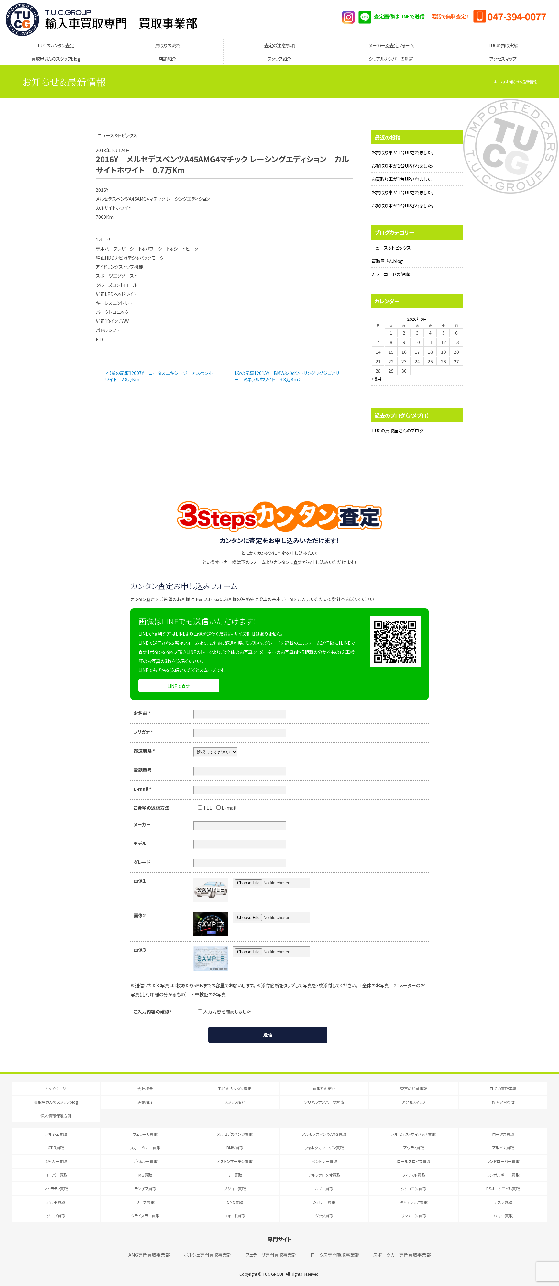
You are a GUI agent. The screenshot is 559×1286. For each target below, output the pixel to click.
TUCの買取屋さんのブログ (397, 430)
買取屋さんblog (387, 261)
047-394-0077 (516, 16)
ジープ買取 (56, 1215)
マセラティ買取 (56, 1188)
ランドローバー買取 (503, 1161)
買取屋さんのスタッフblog (55, 58)
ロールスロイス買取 (413, 1161)
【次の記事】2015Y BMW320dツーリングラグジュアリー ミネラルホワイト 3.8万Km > (286, 376)
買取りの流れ (167, 45)
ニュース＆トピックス (391, 247)
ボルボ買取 (55, 1202)
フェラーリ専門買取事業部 (271, 1254)
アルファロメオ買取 (324, 1175)
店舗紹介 (167, 58)
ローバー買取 (55, 1175)
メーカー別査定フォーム (391, 45)
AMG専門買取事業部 (149, 1254)
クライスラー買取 (145, 1215)
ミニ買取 (234, 1175)
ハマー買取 (503, 1215)
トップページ (55, 1088)
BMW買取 (234, 1147)
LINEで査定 (179, 686)
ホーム (499, 81)
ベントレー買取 (324, 1161)
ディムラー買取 (145, 1161)
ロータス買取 (503, 1134)
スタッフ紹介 (279, 58)
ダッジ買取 (324, 1215)
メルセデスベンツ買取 (235, 1134)
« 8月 (376, 378)
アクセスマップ (503, 58)
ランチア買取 (145, 1188)
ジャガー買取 (56, 1161)
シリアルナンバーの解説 (391, 58)
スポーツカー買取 (145, 1147)
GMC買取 (235, 1202)
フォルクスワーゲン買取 (324, 1147)
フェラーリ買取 (145, 1134)
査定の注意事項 (279, 45)
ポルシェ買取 (56, 1134)
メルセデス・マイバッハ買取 (413, 1134)
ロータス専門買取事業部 (335, 1254)
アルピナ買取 (503, 1147)
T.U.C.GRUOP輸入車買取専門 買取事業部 (101, 19)
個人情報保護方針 (55, 1115)
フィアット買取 (413, 1175)
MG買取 (145, 1175)
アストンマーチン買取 (235, 1161)
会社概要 (145, 1088)
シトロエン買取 (413, 1188)
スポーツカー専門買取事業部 (402, 1254)
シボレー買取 (324, 1202)
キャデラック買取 (414, 1202)
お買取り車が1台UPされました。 (402, 152)
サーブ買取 (145, 1202)
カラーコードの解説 (390, 274)
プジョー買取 (235, 1188)
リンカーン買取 (413, 1215)
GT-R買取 (56, 1147)
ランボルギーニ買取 (503, 1175)
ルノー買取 (324, 1188)
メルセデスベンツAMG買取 (324, 1134)
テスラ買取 (503, 1202)
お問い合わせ (503, 1102)
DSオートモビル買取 (503, 1188)
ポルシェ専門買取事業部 (208, 1254)
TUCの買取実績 (503, 45)
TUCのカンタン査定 (55, 45)
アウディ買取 (413, 1147)
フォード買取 (234, 1215)
